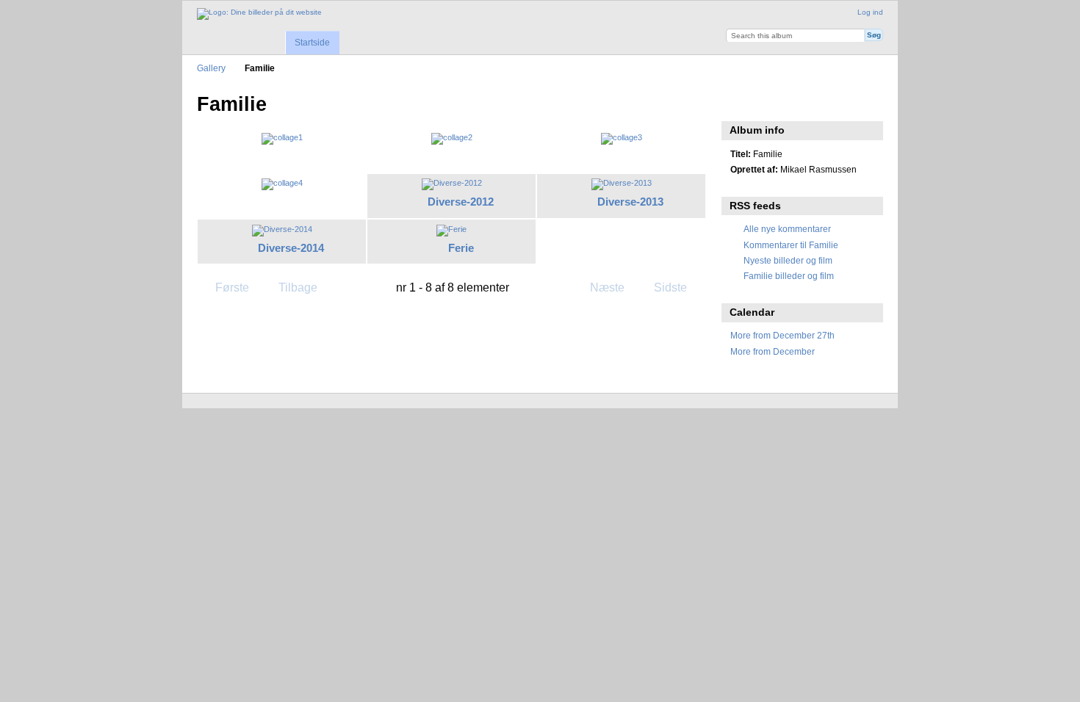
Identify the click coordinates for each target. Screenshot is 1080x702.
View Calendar (769, 103)
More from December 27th (782, 335)
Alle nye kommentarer (787, 229)
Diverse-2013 (630, 201)
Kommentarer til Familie (791, 245)
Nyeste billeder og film (788, 260)
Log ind (870, 12)
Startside (312, 42)
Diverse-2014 (291, 248)
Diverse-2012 (461, 201)
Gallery (211, 68)
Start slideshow (738, 103)
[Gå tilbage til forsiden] (259, 14)
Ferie (461, 248)
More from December (772, 351)
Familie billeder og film (789, 276)
